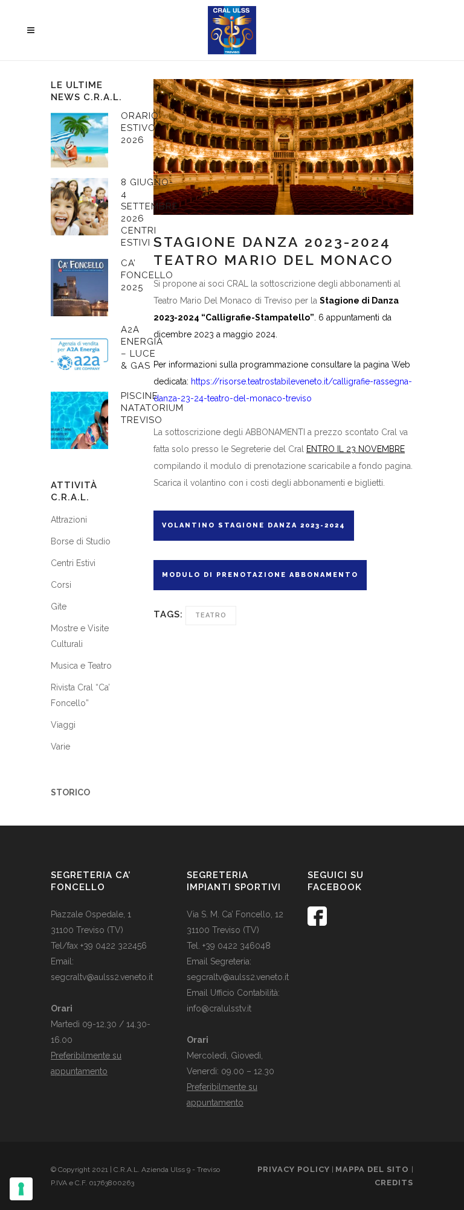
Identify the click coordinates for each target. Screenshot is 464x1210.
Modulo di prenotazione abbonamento (260, 575)
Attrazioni (69, 519)
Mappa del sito (373, 1169)
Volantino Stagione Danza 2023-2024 (254, 525)
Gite (58, 606)
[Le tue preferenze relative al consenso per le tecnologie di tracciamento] (21, 1188)
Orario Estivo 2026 (140, 127)
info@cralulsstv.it (219, 1008)
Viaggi (63, 725)
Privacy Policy (293, 1169)
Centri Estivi (73, 563)
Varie (60, 746)
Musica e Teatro (81, 665)
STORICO (70, 792)
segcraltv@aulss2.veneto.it (102, 977)
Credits (394, 1182)
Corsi (61, 585)
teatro (211, 615)
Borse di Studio (81, 541)
